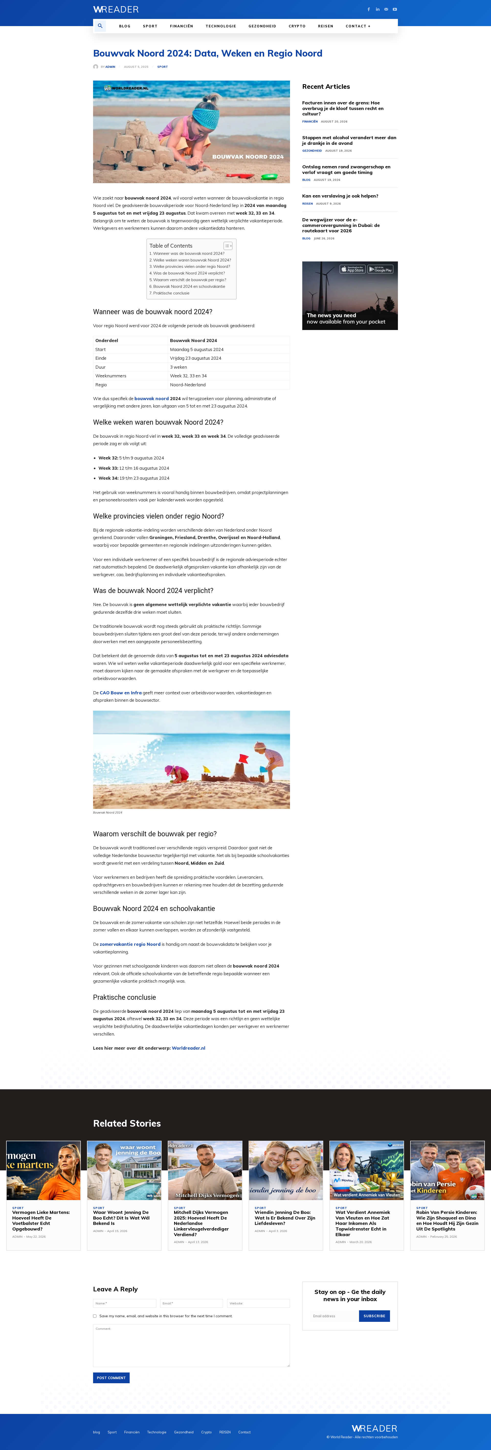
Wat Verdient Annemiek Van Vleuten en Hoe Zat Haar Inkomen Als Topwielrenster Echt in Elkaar (363, 1223)
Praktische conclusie (171, 293)
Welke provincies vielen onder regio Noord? (191, 266)
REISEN (307, 203)
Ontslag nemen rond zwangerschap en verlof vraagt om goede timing (346, 169)
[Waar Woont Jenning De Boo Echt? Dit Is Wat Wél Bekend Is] (124, 1170)
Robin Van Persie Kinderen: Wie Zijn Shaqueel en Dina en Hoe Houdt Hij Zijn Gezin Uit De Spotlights (447, 1220)
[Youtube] (395, 9)
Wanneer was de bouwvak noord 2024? (189, 253)
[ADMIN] (97, 66)
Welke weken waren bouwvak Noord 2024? (192, 260)
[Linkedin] (377, 9)
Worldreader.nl (188, 1048)
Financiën (310, 121)
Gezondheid (312, 150)
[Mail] (386, 9)
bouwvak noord (152, 398)
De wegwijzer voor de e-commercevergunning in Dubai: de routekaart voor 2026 (341, 225)
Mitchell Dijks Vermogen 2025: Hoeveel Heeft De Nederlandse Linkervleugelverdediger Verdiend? (201, 1223)
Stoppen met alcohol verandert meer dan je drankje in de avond (349, 140)
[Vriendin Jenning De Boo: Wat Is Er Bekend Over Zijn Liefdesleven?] (286, 1170)
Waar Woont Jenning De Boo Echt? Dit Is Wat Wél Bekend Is (121, 1217)
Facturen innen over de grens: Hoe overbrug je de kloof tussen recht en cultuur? (343, 108)
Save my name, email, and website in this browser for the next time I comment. (165, 1316)
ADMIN (110, 66)
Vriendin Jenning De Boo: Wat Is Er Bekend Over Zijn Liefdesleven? (285, 1217)
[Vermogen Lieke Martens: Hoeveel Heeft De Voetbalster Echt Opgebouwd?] (43, 1170)
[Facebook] (369, 9)
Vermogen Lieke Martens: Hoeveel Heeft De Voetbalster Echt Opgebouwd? (41, 1220)
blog (306, 180)
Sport (162, 66)
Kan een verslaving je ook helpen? (340, 196)
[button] (100, 26)
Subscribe (374, 1316)
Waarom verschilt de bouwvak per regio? (189, 279)
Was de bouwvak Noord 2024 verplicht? (189, 273)
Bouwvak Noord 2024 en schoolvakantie (189, 286)
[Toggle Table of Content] (225, 245)
